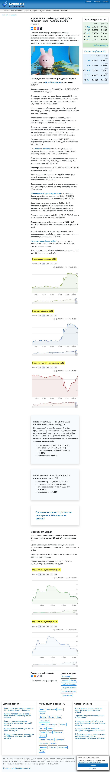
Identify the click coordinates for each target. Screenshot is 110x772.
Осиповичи (63, 747)
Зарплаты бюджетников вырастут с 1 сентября (89, 717)
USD (88, 27)
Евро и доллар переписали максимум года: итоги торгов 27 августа (18, 723)
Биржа (73, 680)
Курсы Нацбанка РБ (94, 51)
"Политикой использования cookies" (89, 762)
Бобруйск (52, 747)
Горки (42, 751)
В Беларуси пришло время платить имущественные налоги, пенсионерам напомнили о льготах (90, 736)
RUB (88, 33)
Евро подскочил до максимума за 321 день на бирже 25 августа (18, 709)
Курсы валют (45, 10)
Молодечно (44, 743)
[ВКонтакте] (32, 28)
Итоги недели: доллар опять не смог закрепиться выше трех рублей (88, 710)
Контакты (105, 1)
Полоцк (51, 717)
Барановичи (51, 709)
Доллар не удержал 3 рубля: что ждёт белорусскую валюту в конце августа (90, 723)
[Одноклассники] (35, 28)
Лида (50, 732)
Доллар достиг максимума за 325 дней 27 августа (18, 729)
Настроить (92, 768)
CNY (88, 36)
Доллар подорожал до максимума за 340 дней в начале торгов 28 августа (19, 736)
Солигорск (60, 740)
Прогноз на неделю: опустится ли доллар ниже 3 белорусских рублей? (54, 515)
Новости (64, 10)
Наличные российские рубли (43, 241)
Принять (93, 765)
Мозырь (63, 724)
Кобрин (42, 713)
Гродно (42, 732)
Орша (59, 717)
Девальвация (67, 695)
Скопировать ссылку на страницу (44, 681)
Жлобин (43, 728)
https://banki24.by (53, 82)
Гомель (42, 724)
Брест (42, 709)
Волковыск (58, 732)
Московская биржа (69, 691)
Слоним (43, 736)
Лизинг (56, 10)
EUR (88, 30)
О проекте (97, 1)
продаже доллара (42, 149)
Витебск (43, 717)
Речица (50, 728)
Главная (88, 1)
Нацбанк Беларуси (69, 684)
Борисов (50, 740)
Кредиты (34, 10)
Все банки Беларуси (20, 10)
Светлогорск (52, 724)
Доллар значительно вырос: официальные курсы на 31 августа (90, 729)
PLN (88, 39)
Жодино (53, 743)
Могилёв (43, 747)
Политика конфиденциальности (16, 768)
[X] (41, 28)
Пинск (60, 709)
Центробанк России (69, 688)
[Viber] (38, 28)
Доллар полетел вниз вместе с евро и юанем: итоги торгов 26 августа (17, 716)
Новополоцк (44, 721)
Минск (42, 740)
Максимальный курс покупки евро (46, 193)
